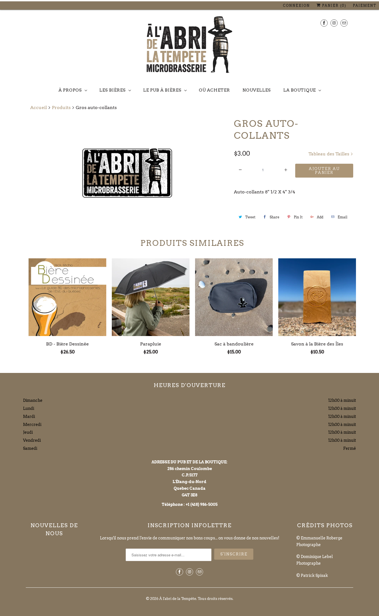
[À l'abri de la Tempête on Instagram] (334, 23)
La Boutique (299, 90)
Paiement (364, 5)
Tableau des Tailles (329, 153)
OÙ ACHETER (214, 90)
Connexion (296, 5)
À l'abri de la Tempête (177, 599)
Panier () (333, 5)
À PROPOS (70, 90)
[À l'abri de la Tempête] (189, 46)
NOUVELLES (256, 90)
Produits (61, 107)
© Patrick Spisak (312, 575)
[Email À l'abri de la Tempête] (344, 23)
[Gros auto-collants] (127, 173)
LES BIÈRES (112, 90)
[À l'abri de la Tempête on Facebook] (324, 23)
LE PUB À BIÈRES (162, 90)
